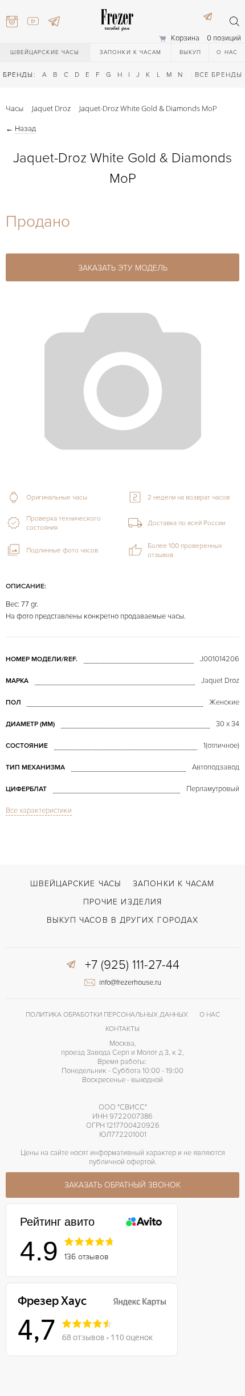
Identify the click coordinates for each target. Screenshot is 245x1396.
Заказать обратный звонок (122, 1185)
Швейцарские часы (45, 52)
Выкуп (190, 52)
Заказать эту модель (123, 268)
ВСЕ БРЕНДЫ (218, 75)
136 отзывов (86, 1257)
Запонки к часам (131, 52)
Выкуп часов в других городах (123, 920)
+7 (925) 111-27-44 (132, 965)
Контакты (122, 1029)
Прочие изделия (122, 902)
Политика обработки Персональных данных (107, 1014)
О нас (227, 52)
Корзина (185, 38)
